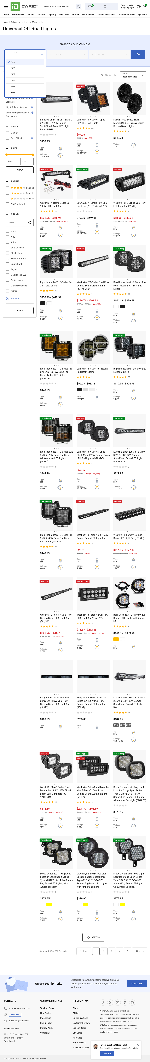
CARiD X (110, 1002)
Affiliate (76, 1013)
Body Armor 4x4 (19, 258)
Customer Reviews (81, 1023)
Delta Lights (17, 280)
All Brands (77, 1038)
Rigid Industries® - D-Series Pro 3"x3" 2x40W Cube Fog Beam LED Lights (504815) (56, 538)
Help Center (45, 1013)
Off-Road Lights (36, 22)
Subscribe (136, 983)
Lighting (52, 15)
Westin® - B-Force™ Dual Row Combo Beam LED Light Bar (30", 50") (55, 618)
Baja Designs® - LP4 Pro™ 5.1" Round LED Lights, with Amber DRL (129, 618)
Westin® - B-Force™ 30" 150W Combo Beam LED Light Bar (92, 537)
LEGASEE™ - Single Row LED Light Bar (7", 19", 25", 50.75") (92, 204)
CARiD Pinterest (125, 1002)
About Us (77, 1008)
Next (138, 951)
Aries (13, 242)
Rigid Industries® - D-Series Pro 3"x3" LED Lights (56, 284)
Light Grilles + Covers (16, 107)
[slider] (6, 154)
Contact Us (45, 1033)
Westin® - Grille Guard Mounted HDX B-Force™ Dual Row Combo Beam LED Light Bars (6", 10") (93, 792)
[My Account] (139, 6)
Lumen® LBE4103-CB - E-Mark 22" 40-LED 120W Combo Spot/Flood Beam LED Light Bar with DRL (56, 124)
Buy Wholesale (79, 1042)
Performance (18, 15)
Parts (6, 15)
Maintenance (88, 15)
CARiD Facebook (103, 1002)
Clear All (20, 310)
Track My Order (47, 1008)
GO (138, 54)
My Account (45, 1018)
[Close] (138, 1045)
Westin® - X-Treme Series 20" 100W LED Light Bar (55, 204)
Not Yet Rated (18, 204)
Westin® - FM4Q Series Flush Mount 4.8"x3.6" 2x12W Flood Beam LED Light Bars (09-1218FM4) (55, 792)
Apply (20, 170)
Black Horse (17, 253)
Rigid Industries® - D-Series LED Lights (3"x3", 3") (129, 370)
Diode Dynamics (19, 285)
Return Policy (46, 1023)
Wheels (31, 15)
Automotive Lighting (19, 22)
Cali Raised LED (19, 275)
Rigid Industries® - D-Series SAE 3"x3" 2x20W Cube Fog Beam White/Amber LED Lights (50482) (56, 456)
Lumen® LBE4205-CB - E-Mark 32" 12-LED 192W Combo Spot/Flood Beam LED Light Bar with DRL (129, 456)
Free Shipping (17, 138)
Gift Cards (77, 1033)
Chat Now (107, 1054)
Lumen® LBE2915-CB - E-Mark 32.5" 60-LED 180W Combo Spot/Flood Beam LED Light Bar (129, 702)
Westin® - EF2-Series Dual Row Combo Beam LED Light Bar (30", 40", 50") (93, 285)
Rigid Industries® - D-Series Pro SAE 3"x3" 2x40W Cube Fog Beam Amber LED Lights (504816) (56, 373)
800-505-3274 (127, 8)
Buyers (14, 269)
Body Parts (64, 15)
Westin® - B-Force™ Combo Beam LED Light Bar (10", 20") (128, 537)
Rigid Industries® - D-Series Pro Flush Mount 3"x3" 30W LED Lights (129, 285)
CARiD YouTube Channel (118, 1002)
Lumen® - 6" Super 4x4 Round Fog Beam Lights (92, 370)
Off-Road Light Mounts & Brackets (18, 100)
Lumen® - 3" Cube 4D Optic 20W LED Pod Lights (91, 121)
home (5, 22)
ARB (13, 237)
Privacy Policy (46, 1028)
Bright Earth (16, 264)
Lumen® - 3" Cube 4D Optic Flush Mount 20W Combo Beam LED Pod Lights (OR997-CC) (93, 455)
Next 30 (96, 937)
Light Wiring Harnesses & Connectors (18, 114)
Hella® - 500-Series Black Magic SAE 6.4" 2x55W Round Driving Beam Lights (128, 123)
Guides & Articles (80, 1018)
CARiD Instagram (132, 1002)
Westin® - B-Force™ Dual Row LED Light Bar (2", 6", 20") (92, 616)
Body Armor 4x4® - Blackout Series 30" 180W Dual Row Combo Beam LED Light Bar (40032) (91, 702)
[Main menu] (5, 6)
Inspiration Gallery (81, 1047)
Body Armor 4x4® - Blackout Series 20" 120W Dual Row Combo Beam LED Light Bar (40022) (54, 702)
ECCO (14, 291)
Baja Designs (17, 247)
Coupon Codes (79, 1028)
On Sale (14, 132)
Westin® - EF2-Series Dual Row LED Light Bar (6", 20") (129, 204)
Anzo (13, 231)
